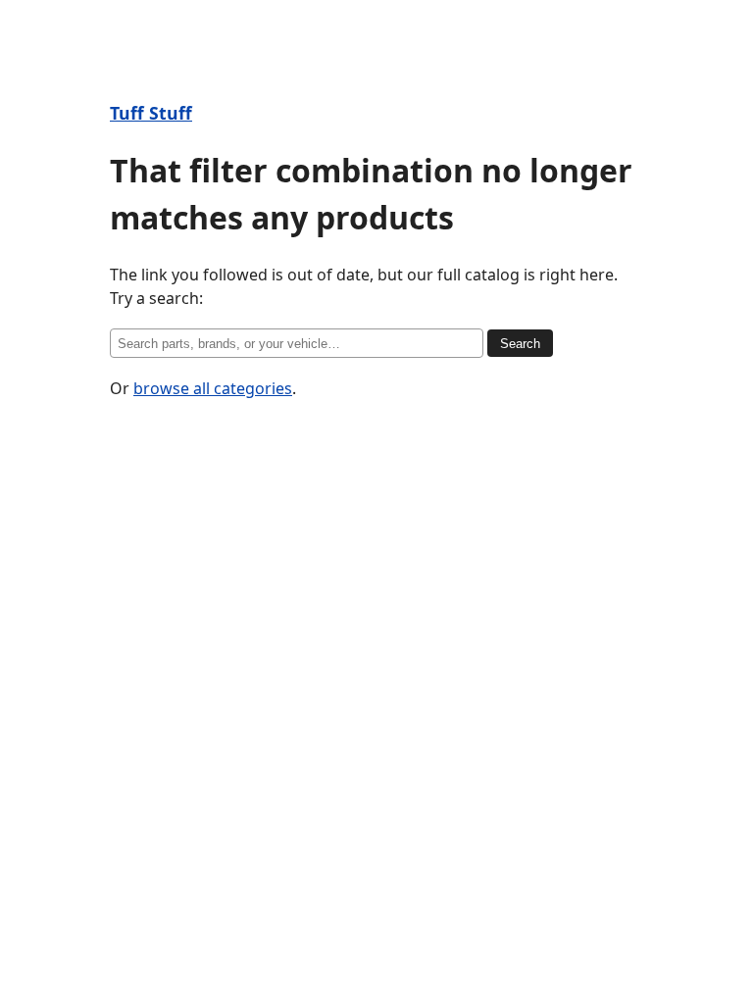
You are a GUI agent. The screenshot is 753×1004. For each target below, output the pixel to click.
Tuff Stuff (151, 113)
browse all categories (212, 388)
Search (520, 343)
